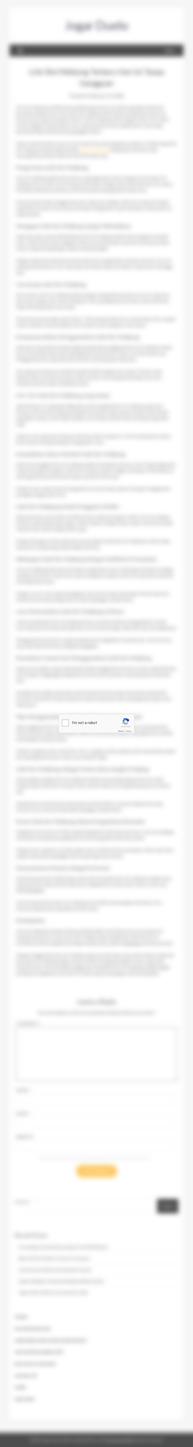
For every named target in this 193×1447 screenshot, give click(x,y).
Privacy (121, 731)
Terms (128, 731)
